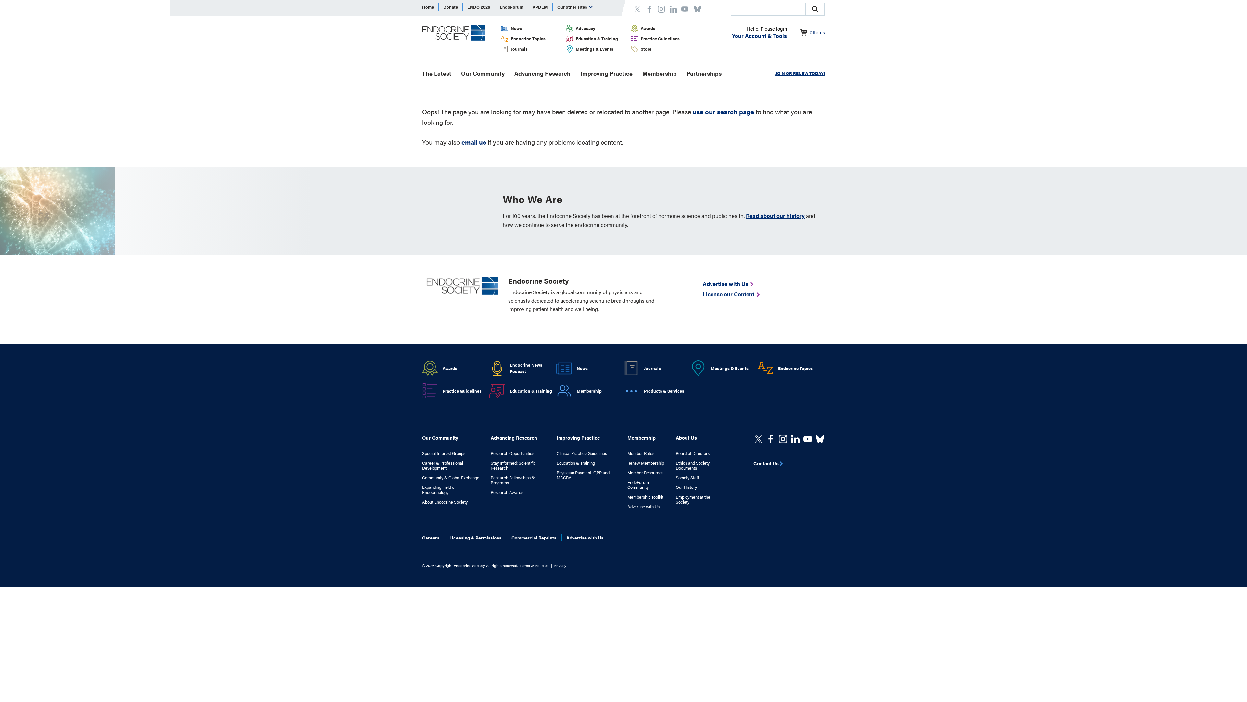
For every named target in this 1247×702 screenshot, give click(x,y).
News (516, 28)
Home (428, 7)
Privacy (560, 565)
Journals (519, 49)
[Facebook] (770, 439)
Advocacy (585, 28)
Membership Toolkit (645, 497)
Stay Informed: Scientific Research (513, 466)
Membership (659, 73)
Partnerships (704, 73)
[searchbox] (768, 9)
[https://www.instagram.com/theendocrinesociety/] (783, 439)
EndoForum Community (638, 485)
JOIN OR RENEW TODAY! (800, 73)
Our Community (483, 73)
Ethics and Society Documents (693, 466)
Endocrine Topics (528, 38)
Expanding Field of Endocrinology (439, 490)
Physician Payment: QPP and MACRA (583, 475)
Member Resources (645, 472)
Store (646, 49)
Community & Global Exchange (450, 477)
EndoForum (511, 7)
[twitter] (758, 439)
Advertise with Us (643, 506)
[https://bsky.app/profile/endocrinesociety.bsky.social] (820, 439)
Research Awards (507, 492)
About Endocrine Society (445, 502)
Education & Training (597, 38)
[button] (815, 9)
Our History (686, 487)
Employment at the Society (693, 499)
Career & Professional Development (442, 466)
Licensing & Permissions (475, 537)
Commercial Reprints (533, 537)
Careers (430, 537)
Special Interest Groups (443, 453)
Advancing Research (542, 73)
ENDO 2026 (478, 7)
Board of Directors (693, 453)
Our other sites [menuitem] (572, 7)
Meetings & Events (594, 49)
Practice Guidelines (660, 38)
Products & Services (664, 391)
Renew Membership (645, 463)
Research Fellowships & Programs (513, 480)
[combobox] (768, 9)
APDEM (540, 7)
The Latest (436, 73)
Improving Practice (606, 73)
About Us (686, 437)
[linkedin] (807, 439)
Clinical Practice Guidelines (582, 453)
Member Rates (640, 453)
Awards (648, 28)
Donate (450, 7)
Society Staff (687, 477)
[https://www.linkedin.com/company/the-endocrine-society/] (795, 439)
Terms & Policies (534, 565)
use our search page (723, 111)
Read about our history (775, 216)
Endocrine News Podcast (526, 368)
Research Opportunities (512, 453)
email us (473, 142)
